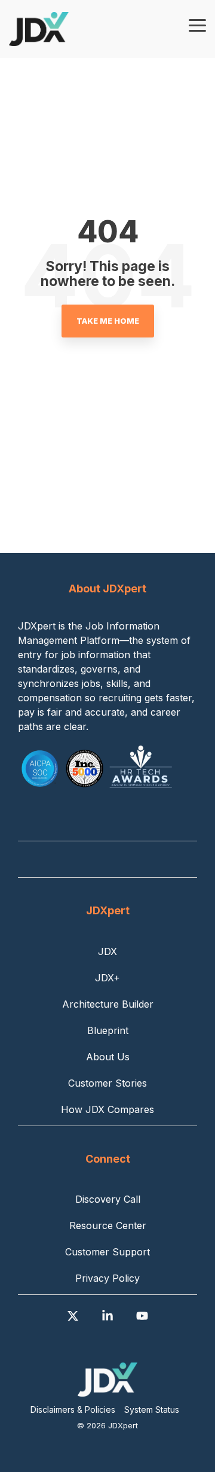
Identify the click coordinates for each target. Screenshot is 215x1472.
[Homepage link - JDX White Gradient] (107, 1389)
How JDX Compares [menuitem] (107, 1109)
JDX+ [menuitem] (107, 978)
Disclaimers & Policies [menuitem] (72, 1409)
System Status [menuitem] (151, 1409)
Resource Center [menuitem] (107, 1225)
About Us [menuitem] (108, 1057)
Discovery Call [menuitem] (107, 1199)
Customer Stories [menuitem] (107, 1083)
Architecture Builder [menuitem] (107, 1004)
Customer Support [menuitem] (107, 1252)
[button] (197, 24)
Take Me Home (107, 321)
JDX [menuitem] (107, 951)
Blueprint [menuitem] (107, 1030)
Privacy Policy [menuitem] (107, 1278)
